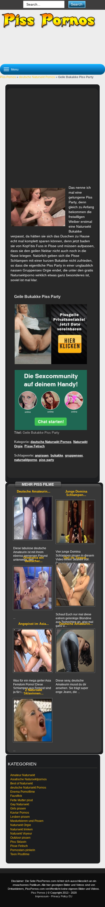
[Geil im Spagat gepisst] (75, 584)
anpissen (42, 455)
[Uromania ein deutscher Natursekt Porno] (32, 588)
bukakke (57, 455)
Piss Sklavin (18, 842)
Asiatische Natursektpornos (28, 779)
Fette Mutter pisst (21, 800)
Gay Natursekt (19, 804)
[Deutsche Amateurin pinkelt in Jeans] (75, 651)
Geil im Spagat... (76, 557)
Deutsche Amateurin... (33, 491)
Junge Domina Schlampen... (76, 493)
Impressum (42, 896)
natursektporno (25, 460)
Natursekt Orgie (20, 825)
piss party (46, 460)
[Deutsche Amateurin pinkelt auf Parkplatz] (32, 518)
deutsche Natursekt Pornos (37, 77)
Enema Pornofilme (22, 791)
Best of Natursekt (21, 783)
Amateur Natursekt (22, 775)
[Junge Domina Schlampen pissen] (75, 522)
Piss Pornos (8, 77)
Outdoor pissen (20, 837)
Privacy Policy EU (61, 896)
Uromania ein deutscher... (33, 559)
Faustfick (16, 796)
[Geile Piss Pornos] (52, 20)
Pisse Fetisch (34, 446)
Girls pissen (18, 808)
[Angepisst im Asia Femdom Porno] (32, 651)
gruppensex (74, 455)
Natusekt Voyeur (21, 833)
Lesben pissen (20, 816)
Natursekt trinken (21, 829)
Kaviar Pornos (19, 812)
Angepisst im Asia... (33, 624)
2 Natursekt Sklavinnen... (33, 691)
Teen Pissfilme (20, 854)
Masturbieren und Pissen (26, 821)
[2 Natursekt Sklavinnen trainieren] (32, 720)
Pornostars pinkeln (22, 850)
